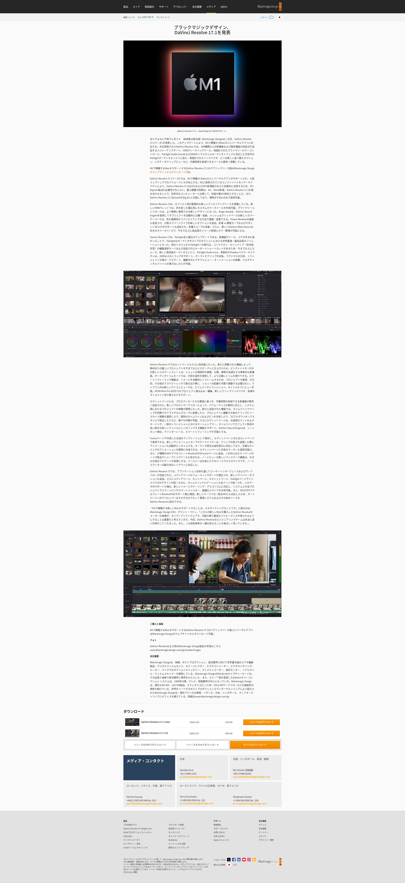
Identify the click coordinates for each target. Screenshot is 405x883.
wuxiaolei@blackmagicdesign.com (251, 777)
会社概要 (197, 6)
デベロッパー (180, 6)
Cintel (135, 847)
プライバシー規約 (266, 840)
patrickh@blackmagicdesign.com (144, 803)
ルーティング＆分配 (176, 843)
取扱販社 (149, 6)
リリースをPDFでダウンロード (150, 744)
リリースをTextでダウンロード (202, 744)
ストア (136, 6)
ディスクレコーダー (131, 840)
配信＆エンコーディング (178, 847)
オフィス (262, 824)
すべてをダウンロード (255, 744)
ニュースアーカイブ (145, 17)
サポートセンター (221, 828)
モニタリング (174, 832)
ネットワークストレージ (178, 836)
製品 (125, 6)
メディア (211, 6)
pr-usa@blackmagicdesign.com (196, 803)
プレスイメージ (163, 17)
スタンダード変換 (176, 824)
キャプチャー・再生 (131, 843)
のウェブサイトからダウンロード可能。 (171, 172)
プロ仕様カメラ (130, 824)
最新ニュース (129, 17)
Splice (224, 6)
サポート (163, 6)
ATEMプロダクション (138, 832)
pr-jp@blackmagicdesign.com (196, 777)
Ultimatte (127, 836)
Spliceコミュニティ (222, 840)
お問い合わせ (219, 832)
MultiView (172, 840)
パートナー (263, 832)
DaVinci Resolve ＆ (137, 828)
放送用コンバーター (177, 828)
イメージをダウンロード (255, 353)
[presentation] (127, 84)
